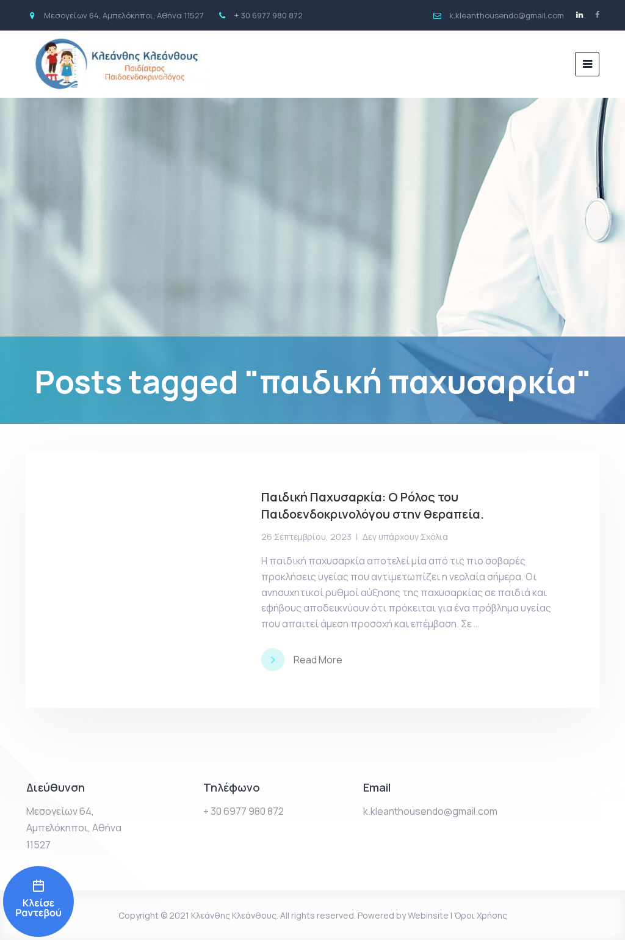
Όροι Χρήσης (480, 915)
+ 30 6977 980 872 (243, 811)
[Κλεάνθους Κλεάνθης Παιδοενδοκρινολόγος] (38, 901)
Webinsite (428, 915)
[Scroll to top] (599, 914)
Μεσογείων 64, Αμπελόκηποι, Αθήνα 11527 (73, 827)
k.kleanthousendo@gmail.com (430, 811)
